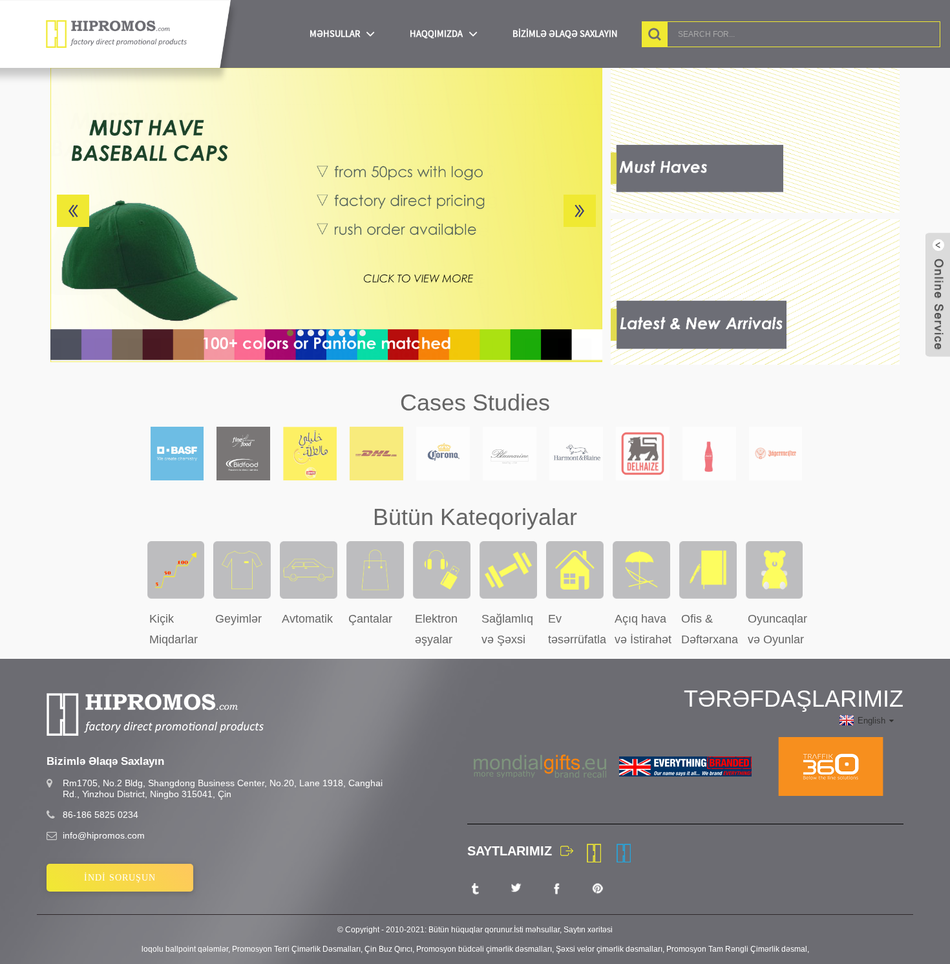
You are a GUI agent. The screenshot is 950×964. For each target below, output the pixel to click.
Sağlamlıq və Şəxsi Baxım (507, 629)
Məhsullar (335, 33)
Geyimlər (238, 618)
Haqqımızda (436, 33)
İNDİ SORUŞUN (120, 878)
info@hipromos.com (104, 835)
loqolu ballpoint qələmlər (185, 949)
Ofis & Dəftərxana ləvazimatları (710, 629)
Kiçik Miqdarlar (173, 629)
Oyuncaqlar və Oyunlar (777, 629)
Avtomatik (307, 618)
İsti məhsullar (537, 929)
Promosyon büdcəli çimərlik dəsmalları (484, 949)
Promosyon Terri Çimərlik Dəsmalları (296, 949)
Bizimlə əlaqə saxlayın (564, 33)
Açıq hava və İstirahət (643, 629)
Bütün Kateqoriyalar (475, 517)
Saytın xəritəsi (588, 929)
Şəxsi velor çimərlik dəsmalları (609, 949)
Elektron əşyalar (436, 629)
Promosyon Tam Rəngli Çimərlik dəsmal (736, 949)
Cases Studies (475, 402)
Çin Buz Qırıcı (388, 949)
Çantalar (370, 618)
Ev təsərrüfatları (577, 629)
